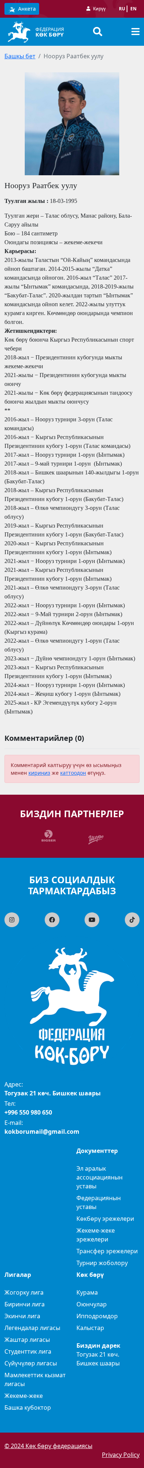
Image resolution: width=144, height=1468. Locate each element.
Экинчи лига (22, 1316)
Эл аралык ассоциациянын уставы (99, 1177)
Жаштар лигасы (27, 1340)
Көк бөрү (49, 34)
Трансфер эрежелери (107, 1251)
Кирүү (99, 9)
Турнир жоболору (102, 1263)
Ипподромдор (97, 1316)
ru (122, 9)
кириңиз (39, 772)
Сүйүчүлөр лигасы (30, 1363)
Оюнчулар (91, 1304)
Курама (87, 1292)
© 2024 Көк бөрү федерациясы (48, 1446)
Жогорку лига (24, 1292)
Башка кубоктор (27, 1407)
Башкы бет (19, 56)
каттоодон (73, 772)
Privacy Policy (121, 1455)
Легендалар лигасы (32, 1328)
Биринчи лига (24, 1304)
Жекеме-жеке (23, 1396)
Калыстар (90, 1328)
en (133, 9)
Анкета (26, 8)
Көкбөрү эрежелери (105, 1219)
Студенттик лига (27, 1351)
